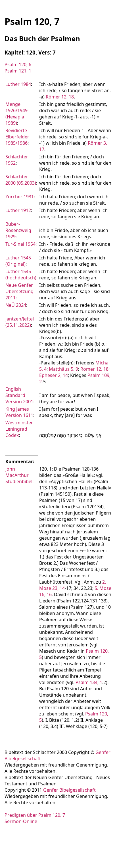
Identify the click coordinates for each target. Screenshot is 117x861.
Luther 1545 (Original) (18, 261)
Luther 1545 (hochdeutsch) (20, 274)
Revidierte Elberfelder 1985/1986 (17, 136)
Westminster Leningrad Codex (19, 429)
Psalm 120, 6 (18, 64)
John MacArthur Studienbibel (18, 475)
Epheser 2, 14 (53, 375)
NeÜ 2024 (15, 305)
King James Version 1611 (19, 412)
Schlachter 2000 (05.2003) (20, 180)
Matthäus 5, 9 (63, 369)
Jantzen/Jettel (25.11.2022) (19, 322)
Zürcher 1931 (19, 196)
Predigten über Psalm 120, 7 (35, 815)
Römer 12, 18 (60, 97)
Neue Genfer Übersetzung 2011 (19, 291)
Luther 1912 (18, 210)
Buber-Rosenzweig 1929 (18, 230)
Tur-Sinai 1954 (20, 244)
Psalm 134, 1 (89, 682)
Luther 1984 (18, 84)
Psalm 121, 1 (18, 71)
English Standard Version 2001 (19, 395)
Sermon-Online (21, 821)
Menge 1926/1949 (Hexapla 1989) (16, 113)
